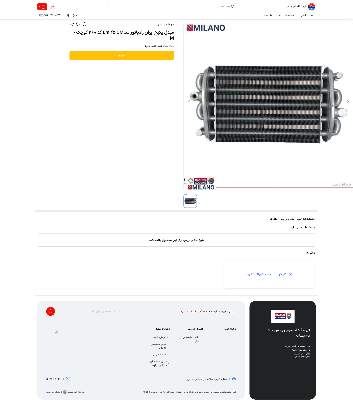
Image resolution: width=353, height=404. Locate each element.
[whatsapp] (75, 15)
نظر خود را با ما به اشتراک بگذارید (266, 274)
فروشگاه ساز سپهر (54, 392)
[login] (53, 6)
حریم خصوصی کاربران (158, 346)
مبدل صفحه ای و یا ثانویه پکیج (157, 363)
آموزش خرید (159, 337)
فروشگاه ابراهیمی (296, 6)
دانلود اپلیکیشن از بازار (190, 339)
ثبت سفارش (159, 355)
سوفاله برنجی (166, 24)
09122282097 (51, 15)
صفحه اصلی (307, 15)
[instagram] (67, 15)
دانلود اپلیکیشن (195, 329)
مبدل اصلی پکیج (153, 46)
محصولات (288, 15)
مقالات (268, 15)
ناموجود (121, 55)
